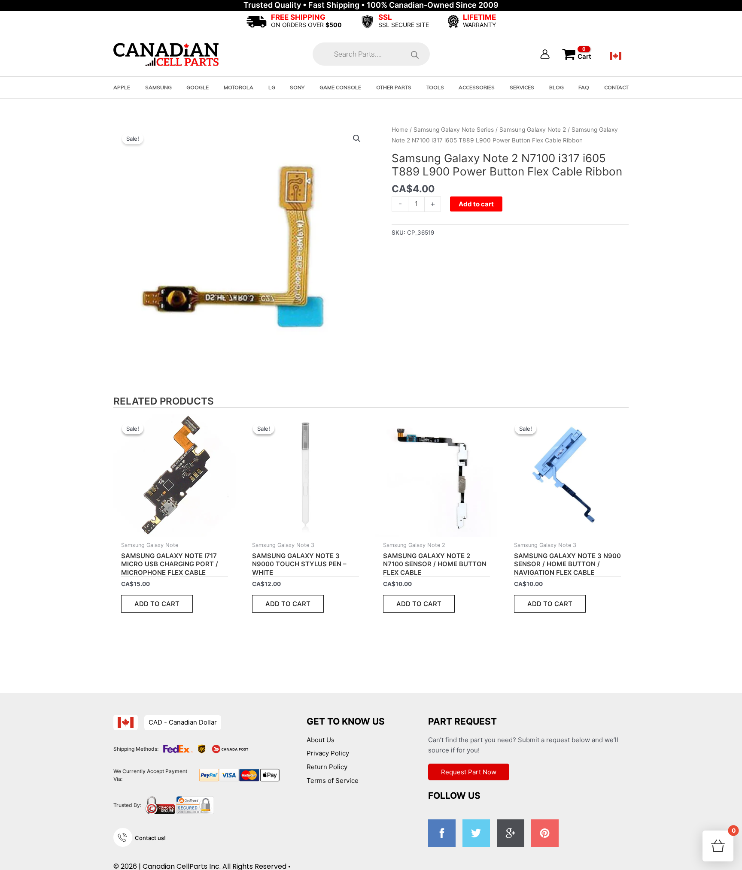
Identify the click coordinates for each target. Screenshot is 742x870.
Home (400, 129)
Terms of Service (333, 780)
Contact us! (150, 837)
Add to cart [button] (156, 604)
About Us (321, 740)
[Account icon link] (545, 54)
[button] (357, 138)
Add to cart (476, 204)
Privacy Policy (328, 753)
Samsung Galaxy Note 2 (532, 129)
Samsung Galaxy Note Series (454, 129)
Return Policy (327, 767)
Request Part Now (468, 772)
